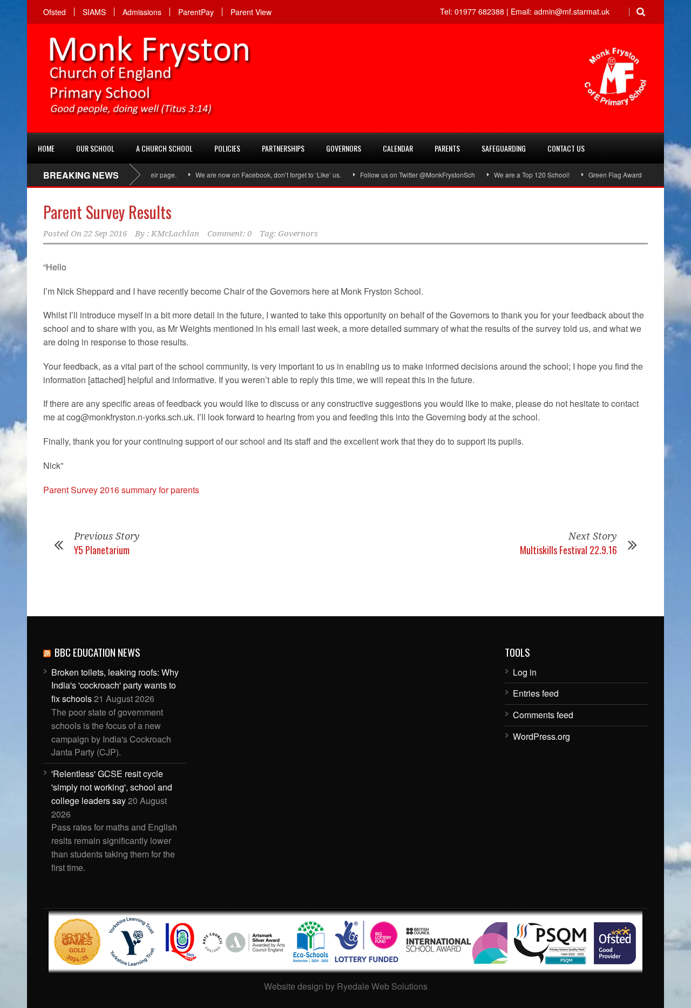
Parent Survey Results (107, 212)
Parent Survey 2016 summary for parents (121, 489)
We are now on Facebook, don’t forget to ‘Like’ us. (254, 174)
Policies (227, 148)
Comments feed (543, 715)
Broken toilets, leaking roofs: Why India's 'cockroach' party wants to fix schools (115, 685)
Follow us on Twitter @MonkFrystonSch (403, 174)
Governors (343, 148)
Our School (95, 148)
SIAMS (94, 12)
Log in (525, 672)
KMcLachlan (175, 234)
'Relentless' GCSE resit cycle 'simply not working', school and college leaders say (111, 787)
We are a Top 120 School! (517, 174)
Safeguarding (504, 148)
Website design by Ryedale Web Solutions (346, 986)
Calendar (398, 148)
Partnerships (283, 148)
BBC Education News (97, 651)
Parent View (251, 12)
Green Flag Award (601, 174)
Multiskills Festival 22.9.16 (568, 550)
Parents (447, 148)
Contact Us (566, 148)
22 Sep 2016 (105, 234)
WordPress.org (541, 736)
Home (46, 148)
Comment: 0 (229, 234)
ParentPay (196, 12)
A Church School (164, 148)
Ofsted (54, 12)
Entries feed (536, 693)
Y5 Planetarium (102, 550)
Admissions (142, 12)
